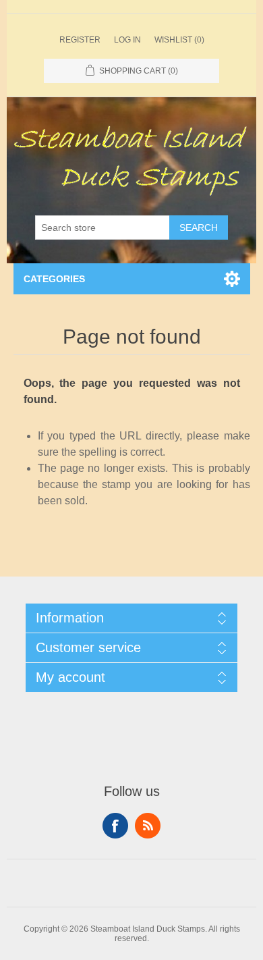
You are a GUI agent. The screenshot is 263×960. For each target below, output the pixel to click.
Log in (127, 40)
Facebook (115, 825)
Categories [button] (54, 278)
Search (198, 227)
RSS (147, 825)
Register (79, 40)
